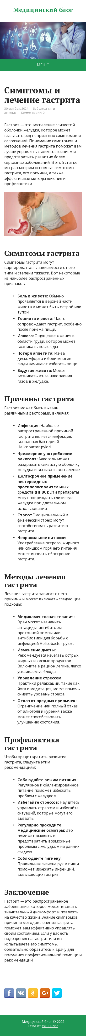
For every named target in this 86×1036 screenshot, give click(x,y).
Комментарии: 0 (32, 113)
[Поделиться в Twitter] (57, 993)
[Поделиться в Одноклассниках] (33, 993)
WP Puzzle (50, 1026)
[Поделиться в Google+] (45, 993)
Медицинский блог (43, 9)
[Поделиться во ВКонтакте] (21, 993)
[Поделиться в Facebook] (9, 993)
